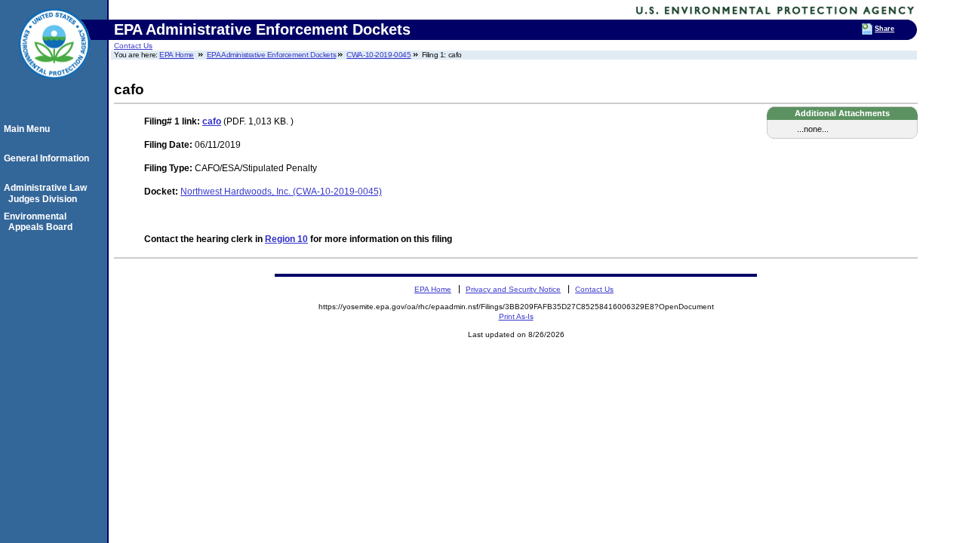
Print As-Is (516, 316)
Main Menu (29, 129)
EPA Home (176, 55)
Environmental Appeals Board (40, 221)
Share (884, 28)
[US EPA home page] (54, 86)
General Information (48, 158)
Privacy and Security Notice (513, 289)
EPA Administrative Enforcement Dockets (272, 55)
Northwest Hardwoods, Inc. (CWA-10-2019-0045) (281, 191)
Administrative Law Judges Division (47, 193)
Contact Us (133, 45)
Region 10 (286, 239)
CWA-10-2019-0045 (378, 55)
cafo (211, 121)
